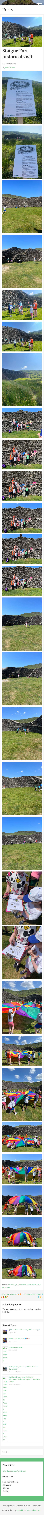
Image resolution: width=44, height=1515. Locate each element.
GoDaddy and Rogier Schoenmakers (29, 1510)
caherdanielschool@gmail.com (14, 1471)
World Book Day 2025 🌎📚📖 (19, 1338)
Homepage (13, 1285)
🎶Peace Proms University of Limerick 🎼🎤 (24, 1330)
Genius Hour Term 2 (16, 1347)
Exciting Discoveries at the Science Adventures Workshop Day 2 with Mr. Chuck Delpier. (24, 1379)
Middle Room (31, 1285)
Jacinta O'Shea (10, 68)
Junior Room (22, 1285)
